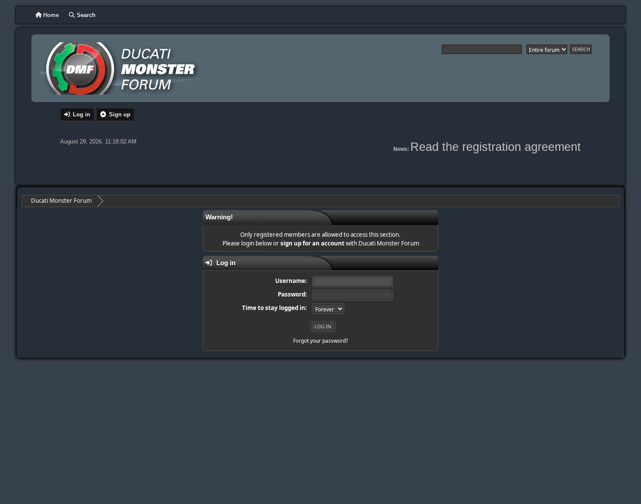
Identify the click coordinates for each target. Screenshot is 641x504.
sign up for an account (312, 243)
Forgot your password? (320, 340)
